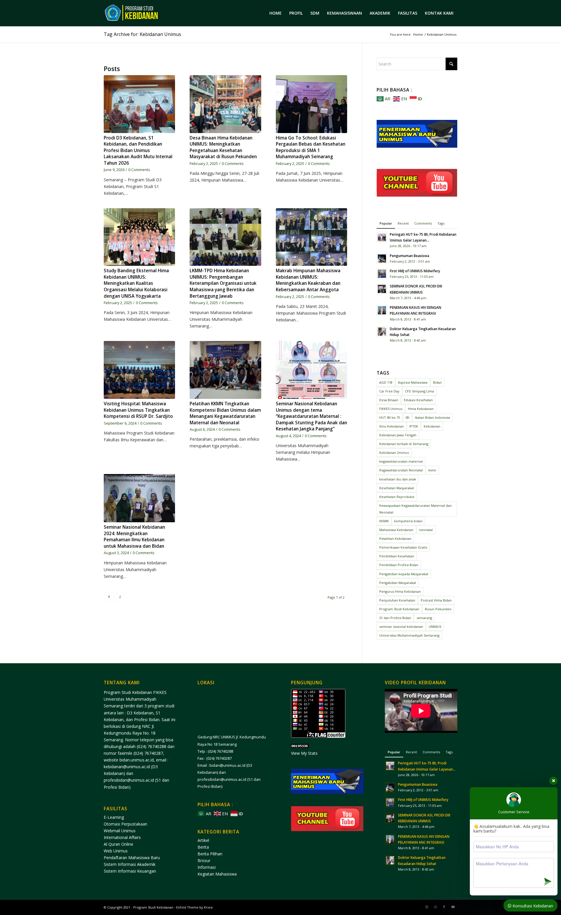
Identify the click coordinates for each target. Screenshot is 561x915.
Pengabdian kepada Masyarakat (403, 574)
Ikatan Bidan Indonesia (432, 417)
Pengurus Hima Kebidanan (400, 591)
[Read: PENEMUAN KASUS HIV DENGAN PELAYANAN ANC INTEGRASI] (382, 310)
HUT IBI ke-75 (389, 417)
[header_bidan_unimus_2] (146, 13)
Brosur (204, 860)
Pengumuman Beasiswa (409, 255)
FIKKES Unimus (390, 408)
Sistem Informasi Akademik (129, 864)
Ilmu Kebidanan (391, 426)
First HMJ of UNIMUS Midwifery (415, 270)
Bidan (437, 382)
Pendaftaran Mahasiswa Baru (132, 857)
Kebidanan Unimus (394, 452)
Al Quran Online (118, 844)
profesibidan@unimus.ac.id (129, 780)
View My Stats (304, 753)
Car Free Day (389, 391)
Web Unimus (116, 851)
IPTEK (413, 426)
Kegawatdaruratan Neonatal (401, 470)
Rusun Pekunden (438, 609)
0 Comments (139, 169)
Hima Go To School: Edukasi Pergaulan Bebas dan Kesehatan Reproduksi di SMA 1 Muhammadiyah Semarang (310, 147)
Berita (203, 847)
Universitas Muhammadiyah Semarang (409, 635)
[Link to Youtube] (453, 906)
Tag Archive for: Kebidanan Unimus (142, 34)
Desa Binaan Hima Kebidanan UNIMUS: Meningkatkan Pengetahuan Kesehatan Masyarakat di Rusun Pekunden (223, 147)
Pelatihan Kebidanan (395, 538)
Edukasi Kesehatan (418, 400)
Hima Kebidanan (421, 408)
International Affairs (122, 837)
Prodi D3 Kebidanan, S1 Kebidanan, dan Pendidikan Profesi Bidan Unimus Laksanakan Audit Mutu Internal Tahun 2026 (138, 150)
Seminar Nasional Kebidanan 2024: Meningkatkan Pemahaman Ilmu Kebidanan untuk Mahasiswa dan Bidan (134, 536)
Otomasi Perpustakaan (125, 824)
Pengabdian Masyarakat (397, 582)
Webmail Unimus (120, 830)
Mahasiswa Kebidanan (396, 530)
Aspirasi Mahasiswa (412, 382)
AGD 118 (385, 382)
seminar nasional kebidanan (401, 626)
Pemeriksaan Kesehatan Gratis (403, 547)
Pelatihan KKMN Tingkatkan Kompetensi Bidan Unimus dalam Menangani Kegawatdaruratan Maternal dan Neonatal (225, 413)
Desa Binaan (388, 400)
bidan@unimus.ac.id (227, 765)
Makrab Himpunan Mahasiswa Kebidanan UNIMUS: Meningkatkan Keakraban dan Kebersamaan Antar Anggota (308, 280)
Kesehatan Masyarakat (396, 488)
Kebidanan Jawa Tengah (397, 435)
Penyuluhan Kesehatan (397, 600)
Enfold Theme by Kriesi (194, 907)
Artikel (203, 840)
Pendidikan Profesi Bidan (398, 565)
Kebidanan (432, 426)
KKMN (384, 521)
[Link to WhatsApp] (435, 906)
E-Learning (114, 817)
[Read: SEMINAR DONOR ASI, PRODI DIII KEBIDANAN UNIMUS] (382, 289)
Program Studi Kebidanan (399, 609)
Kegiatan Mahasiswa (217, 874)
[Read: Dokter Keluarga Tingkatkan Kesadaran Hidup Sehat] (382, 331)
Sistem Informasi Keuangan (130, 871)
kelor (432, 470)
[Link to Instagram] (426, 906)
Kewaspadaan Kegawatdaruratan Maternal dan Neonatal (415, 508)
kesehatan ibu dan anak (397, 479)
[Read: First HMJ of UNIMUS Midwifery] (382, 273)
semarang (424, 618)
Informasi (207, 867)
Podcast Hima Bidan (436, 600)
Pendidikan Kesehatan (396, 556)
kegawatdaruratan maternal (401, 461)
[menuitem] (275, 13)
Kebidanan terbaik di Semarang (403, 444)
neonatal (426, 530)
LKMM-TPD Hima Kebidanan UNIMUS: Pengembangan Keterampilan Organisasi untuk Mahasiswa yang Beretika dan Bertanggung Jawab (223, 283)
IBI (407, 417)
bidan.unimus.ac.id (137, 760)
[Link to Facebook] (444, 906)
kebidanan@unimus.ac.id (127, 766)
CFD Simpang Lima (419, 391)
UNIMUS (435, 626)
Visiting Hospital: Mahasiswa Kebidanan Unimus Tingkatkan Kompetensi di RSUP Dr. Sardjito (138, 410)
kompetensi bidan (408, 521)
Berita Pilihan (210, 854)
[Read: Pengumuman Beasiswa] (382, 258)
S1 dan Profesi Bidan (395, 618)
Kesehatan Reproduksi (396, 496)
